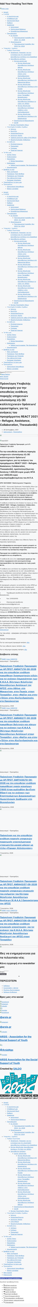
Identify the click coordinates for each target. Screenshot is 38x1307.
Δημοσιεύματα (12, 167)
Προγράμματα (12, 33)
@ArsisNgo (6, 1049)
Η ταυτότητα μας (13, 16)
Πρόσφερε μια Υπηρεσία (15, 176)
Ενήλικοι (13, 1230)
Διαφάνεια (10, 25)
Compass (14, 148)
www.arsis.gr (4, 630)
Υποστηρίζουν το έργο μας (13, 182)
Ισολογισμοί (15, 27)
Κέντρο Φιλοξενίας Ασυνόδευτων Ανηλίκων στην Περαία (28, 87)
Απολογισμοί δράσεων (18, 29)
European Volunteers (14, 180)
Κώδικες (10, 23)
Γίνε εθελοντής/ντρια (14, 178)
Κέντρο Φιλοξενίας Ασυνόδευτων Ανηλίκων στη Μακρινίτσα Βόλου (27, 80)
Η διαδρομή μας (12, 18)
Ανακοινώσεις (12, 157)
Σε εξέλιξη (14, 35)
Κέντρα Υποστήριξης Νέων (20, 125)
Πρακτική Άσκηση (17, 150)
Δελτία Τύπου (11, 155)
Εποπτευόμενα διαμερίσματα (24, 120)
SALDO (17, 1068)
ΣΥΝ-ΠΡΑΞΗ (15, 1221)
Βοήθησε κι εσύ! (9, 169)
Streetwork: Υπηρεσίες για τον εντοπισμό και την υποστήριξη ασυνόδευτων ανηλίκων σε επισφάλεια (24, 55)
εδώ (28, 642)
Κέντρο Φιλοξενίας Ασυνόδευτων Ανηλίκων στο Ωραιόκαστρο (27, 116)
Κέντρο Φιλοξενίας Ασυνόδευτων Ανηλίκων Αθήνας (26, 65)
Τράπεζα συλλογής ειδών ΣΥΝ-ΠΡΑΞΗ (23, 137)
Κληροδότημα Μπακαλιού (19, 31)
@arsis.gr (5, 1017)
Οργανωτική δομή (13, 21)
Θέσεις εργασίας (12, 189)
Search (2, 372)
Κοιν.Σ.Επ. (14, 131)
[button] (11, 1278)
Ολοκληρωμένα (16, 42)
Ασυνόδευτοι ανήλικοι (18, 59)
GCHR (16, 123)
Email (2, 972)
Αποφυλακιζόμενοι (17, 133)
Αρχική (6, 12)
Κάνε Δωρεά (8, 1273)
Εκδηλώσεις (11, 163)
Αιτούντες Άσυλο (16, 135)
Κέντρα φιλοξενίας (20, 61)
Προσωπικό (14, 146)
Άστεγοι (13, 129)
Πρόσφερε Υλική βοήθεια (15, 174)
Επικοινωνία (8, 1275)
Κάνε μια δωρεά (12, 172)
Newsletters (11, 159)
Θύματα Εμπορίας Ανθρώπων (20, 140)
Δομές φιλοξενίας (20, 1153)
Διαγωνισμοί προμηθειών (15, 186)
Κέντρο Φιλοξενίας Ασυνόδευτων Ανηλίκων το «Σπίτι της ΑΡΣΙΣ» (27, 101)
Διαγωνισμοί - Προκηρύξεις (13, 432)
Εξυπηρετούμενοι (16, 144)
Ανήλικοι (13, 1228)
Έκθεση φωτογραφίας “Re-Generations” (24, 165)
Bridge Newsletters (17, 161)
